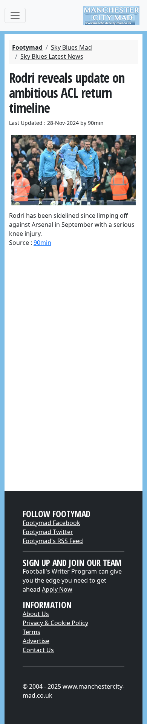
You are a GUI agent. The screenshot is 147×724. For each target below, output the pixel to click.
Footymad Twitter (48, 532)
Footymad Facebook (51, 523)
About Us (36, 614)
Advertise (36, 641)
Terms (31, 632)
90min (42, 242)
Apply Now (57, 589)
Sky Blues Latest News (51, 56)
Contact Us (38, 650)
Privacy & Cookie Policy (55, 623)
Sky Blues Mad (71, 47)
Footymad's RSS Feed (53, 541)
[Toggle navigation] (15, 15)
